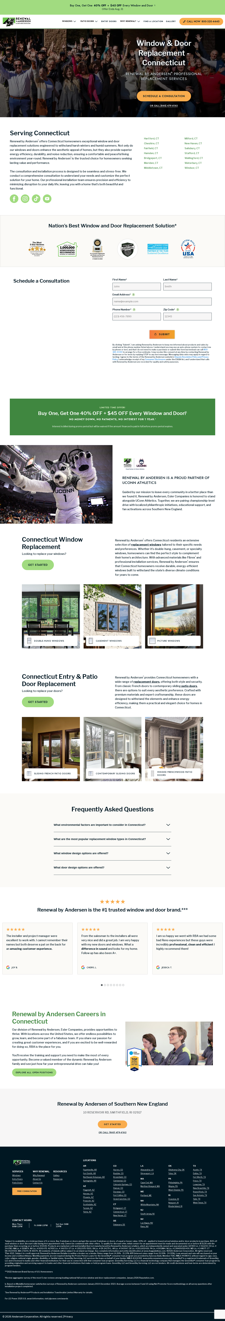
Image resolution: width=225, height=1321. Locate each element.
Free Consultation (27, 1191)
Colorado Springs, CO (122, 1184)
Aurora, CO (118, 1170)
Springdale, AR (89, 1181)
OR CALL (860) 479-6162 (112, 1132)
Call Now (203, 21)
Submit (164, 334)
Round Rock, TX (200, 1192)
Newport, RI (173, 1203)
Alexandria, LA (147, 1170)
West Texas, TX (199, 1202)
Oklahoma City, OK (176, 1170)
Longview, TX (199, 1184)
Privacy (67, 1316)
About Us (37, 1179)
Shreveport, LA (147, 1173)
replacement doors (146, 681)
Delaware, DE (119, 1224)
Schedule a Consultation (164, 96)
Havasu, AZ (88, 1193)
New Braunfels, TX (201, 1188)
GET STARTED (112, 1124)
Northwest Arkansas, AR (94, 1177)
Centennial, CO (119, 1181)
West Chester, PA (176, 1190)
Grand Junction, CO (121, 1199)
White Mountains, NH (150, 1204)
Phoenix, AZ (88, 1197)
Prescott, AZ (88, 1201)
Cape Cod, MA (147, 1182)
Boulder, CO (118, 1173)
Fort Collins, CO (119, 1195)
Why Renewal (39, 1175)
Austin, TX (197, 1170)
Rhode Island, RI (175, 1206)
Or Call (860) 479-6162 (164, 105)
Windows (16, 1175)
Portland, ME (146, 1195)
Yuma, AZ (87, 1212)
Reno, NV (144, 1226)
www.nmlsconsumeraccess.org (157, 1258)
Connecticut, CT (120, 1212)
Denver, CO (118, 1188)
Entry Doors (108, 21)
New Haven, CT (119, 1215)
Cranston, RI (173, 1199)
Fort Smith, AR (89, 1173)
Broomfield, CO (119, 1177)
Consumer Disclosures (155, 359)
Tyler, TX (196, 1199)
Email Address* (121, 294)
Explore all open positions (34, 1072)
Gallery (171, 21)
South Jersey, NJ (148, 1214)
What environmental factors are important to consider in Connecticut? (100, 824)
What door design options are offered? (79, 867)
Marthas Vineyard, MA (150, 1186)
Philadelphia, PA (175, 1182)
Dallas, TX (197, 1173)
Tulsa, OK (172, 1173)
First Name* (119, 279)
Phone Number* (121, 309)
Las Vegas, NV (147, 1223)
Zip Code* (169, 309)
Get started (38, 565)
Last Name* (170, 279)
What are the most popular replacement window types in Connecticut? (100, 839)
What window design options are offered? (81, 853)
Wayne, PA (173, 1186)
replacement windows (146, 544)
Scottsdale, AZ (89, 1204)
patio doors (189, 686)
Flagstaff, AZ (89, 1190)
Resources (57, 1179)
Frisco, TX (197, 1181)
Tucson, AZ (88, 1208)
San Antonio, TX (200, 1195)
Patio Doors (17, 1183)
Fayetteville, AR (90, 1170)
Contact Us (37, 1183)
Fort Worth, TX (199, 1177)
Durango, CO (118, 1192)
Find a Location (153, 21)
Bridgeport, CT (119, 1208)
